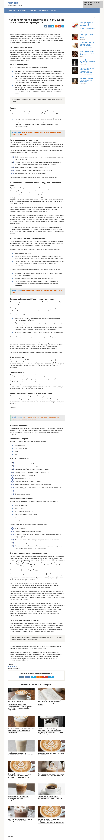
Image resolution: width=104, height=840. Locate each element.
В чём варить (22, 10)
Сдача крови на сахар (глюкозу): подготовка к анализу (87, 36)
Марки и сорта (43, 10)
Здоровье (33, 10)
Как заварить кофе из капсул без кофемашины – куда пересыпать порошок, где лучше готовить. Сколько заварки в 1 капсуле (88, 26)
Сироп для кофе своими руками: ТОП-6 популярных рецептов (88, 53)
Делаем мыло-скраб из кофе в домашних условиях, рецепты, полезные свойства (87, 45)
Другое (53, 10)
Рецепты (12, 10)
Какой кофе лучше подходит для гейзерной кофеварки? (87, 61)
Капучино (13, 2)
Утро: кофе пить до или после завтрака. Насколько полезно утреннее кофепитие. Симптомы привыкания (87, 71)
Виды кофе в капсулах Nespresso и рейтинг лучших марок (86, 80)
